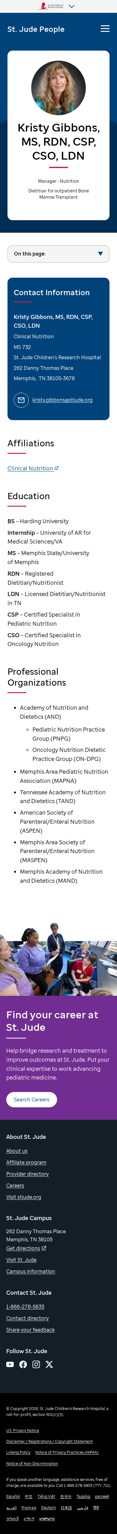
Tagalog (83, 1496)
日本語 (66, 1507)
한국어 (65, 1496)
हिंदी (96, 1507)
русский (102, 1496)
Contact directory (27, 1318)
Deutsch (48, 1507)
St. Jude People (36, 29)
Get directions (23, 1248)
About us (16, 1150)
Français (29, 1507)
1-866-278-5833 (25, 1306)
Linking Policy (18, 1452)
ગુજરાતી (12, 1518)
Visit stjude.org (23, 1197)
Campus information (30, 1271)
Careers (15, 1185)
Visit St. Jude (21, 1259)
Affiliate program (26, 1162)
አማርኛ (29, 1518)
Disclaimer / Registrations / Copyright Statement (49, 1441)
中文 (28, 1496)
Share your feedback (30, 1329)
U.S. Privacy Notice (22, 1430)
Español (13, 1496)
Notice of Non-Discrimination (32, 1463)
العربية (11, 1507)
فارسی (82, 1507)
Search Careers (31, 1099)
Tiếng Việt (46, 1496)
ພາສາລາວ (47, 1518)
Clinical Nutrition (30, 468)
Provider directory (27, 1173)
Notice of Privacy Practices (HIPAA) (67, 1452)
